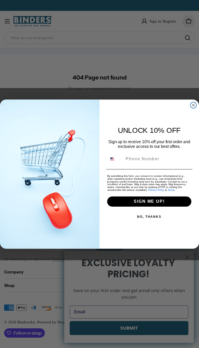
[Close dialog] (193, 105)
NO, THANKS (149, 217)
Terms (171, 190)
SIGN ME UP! (149, 201)
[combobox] (115, 159)
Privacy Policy (156, 190)
